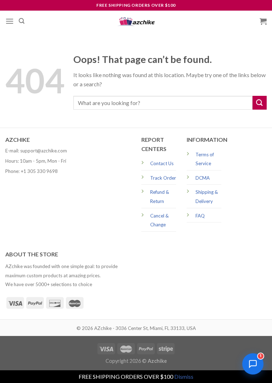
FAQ (200, 216)
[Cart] (263, 21)
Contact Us (162, 163)
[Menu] (9, 21)
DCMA (203, 178)
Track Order (163, 178)
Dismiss (183, 376)
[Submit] (260, 103)
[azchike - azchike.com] (136, 21)
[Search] (21, 21)
